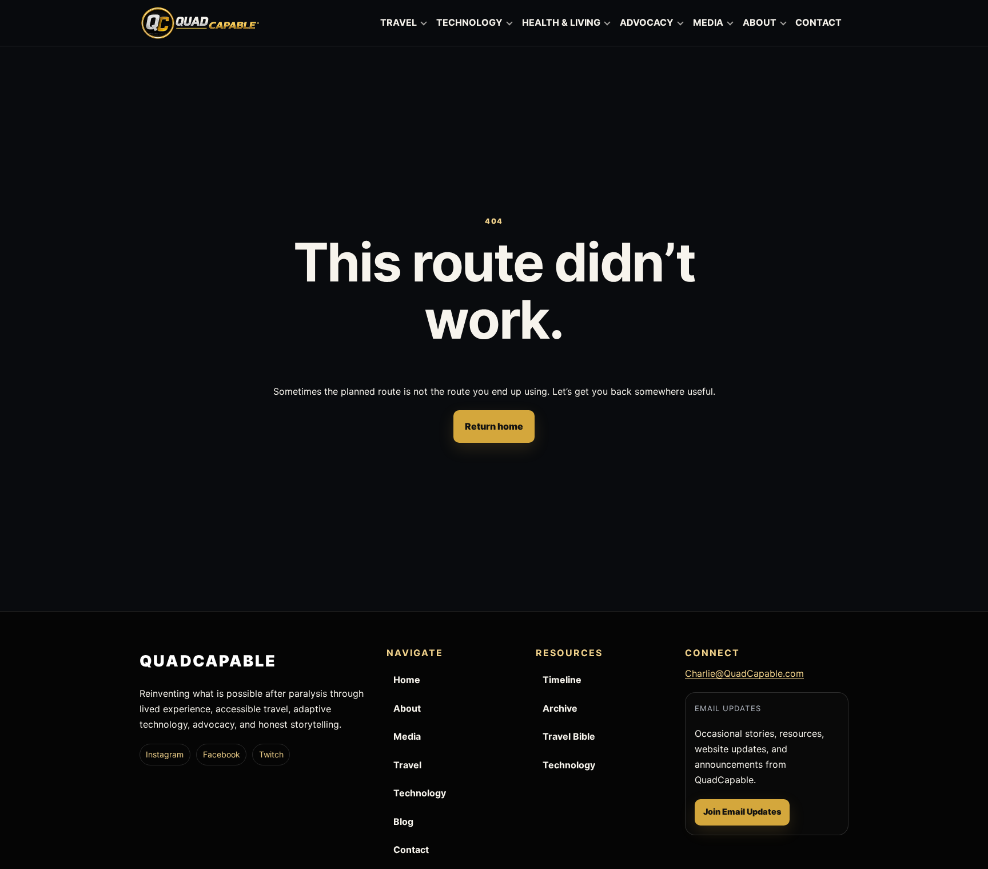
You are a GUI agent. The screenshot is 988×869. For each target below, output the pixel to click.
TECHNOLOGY (469, 22)
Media (407, 736)
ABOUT (759, 22)
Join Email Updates (742, 811)
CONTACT (818, 22)
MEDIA (708, 22)
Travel (407, 765)
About (407, 708)
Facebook (221, 754)
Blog (403, 821)
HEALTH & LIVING (561, 22)
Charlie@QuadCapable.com (744, 673)
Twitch (271, 754)
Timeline (562, 679)
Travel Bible (569, 736)
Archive (560, 708)
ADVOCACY (647, 22)
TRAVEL (398, 22)
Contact (411, 849)
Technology (419, 793)
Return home (494, 426)
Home (406, 679)
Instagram (165, 754)
